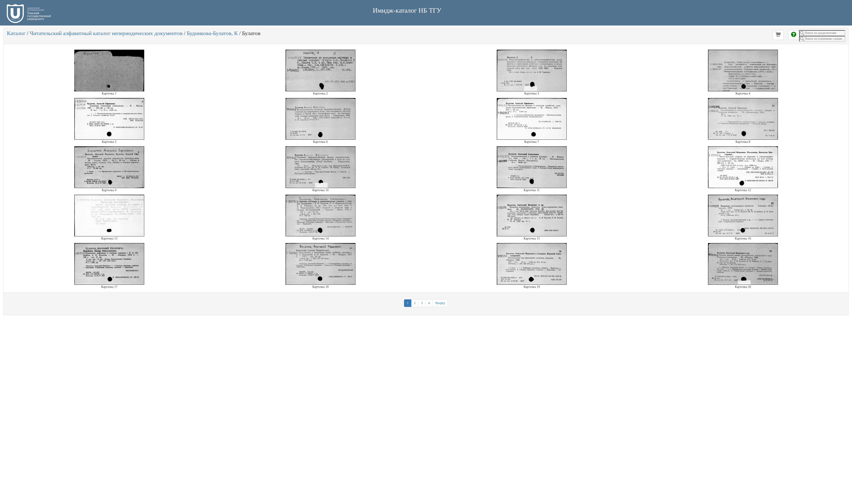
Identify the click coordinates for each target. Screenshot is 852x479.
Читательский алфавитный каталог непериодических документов (106, 33)
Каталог (16, 33)
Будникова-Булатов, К (212, 33)
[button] (778, 35)
